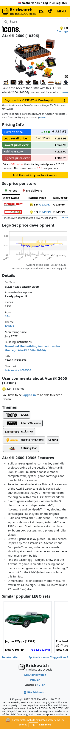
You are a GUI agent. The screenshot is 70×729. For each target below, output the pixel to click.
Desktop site (10, 657)
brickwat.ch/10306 (18, 370)
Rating (33, 198)
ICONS (9, 326)
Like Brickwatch (36, 692)
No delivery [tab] (34, 190)
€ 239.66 (59, 204)
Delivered (60, 198)
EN (44, 684)
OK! (33, 725)
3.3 (35, 212)
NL (38, 684)
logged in (29, 395)
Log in (47, 3)
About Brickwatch (35, 675)
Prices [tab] (13, 190)
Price (42, 198)
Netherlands (31, 3)
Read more (45, 724)
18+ (7, 316)
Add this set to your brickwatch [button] (35, 175)
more (64, 92)
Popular (35, 680)
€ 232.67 (45, 204)
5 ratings (62, 31)
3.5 (35, 204)
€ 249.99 (45, 212)
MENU (61, 11)
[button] (66, 76)
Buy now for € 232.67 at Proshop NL (35, 100)
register (61, 3)
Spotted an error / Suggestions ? (48, 657)
